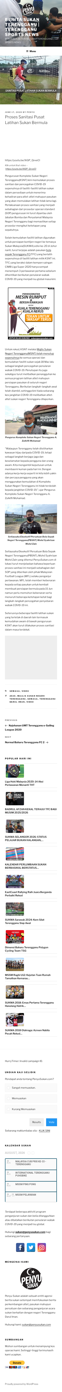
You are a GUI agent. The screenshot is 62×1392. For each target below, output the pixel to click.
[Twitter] (31, 1247)
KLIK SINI (44, 1130)
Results (36, 1122)
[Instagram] (41, 1247)
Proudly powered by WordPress (21, 1384)
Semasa (15, 691)
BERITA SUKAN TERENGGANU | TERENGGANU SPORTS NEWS (22, 27)
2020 (13, 696)
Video (25, 691)
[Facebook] (20, 1247)
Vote (51, 1122)
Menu (33, 51)
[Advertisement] (31, 657)
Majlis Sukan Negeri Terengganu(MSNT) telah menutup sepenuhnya (29, 353)
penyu (31, 112)
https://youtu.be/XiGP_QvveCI (20, 168)
